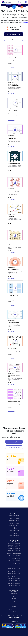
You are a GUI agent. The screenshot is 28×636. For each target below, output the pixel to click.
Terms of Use (5, 615)
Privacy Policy (12, 615)
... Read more (24, 22)
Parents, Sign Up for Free (14, 34)
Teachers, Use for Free (13, 39)
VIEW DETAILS (11, 67)
